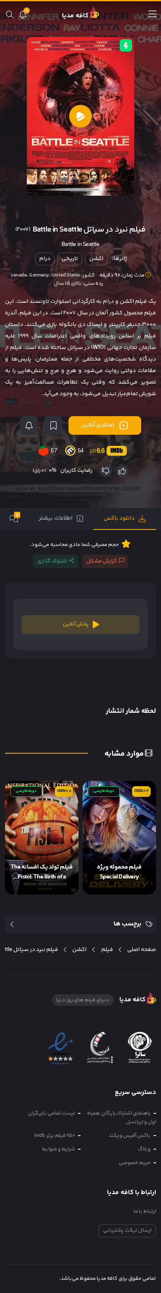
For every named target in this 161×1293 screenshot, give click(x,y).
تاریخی (70, 258)
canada (18, 275)
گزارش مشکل (101, 561)
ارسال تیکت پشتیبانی (127, 1230)
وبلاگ (144, 1149)
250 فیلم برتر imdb (54, 1135)
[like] (122, 471)
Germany (38, 275)
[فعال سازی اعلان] (29, 425)
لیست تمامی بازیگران (51, 1113)
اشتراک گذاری (52, 561)
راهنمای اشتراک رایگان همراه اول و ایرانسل (121, 1117)
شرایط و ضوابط (58, 1149)
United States (65, 275)
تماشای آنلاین (97, 425)
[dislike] (105, 471)
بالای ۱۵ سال (68, 283)
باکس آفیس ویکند (130, 1135)
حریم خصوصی (135, 1163)
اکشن (96, 258)
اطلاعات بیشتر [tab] (56, 518)
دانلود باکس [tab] (119, 518)
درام (44, 258)
